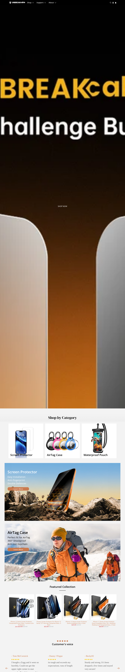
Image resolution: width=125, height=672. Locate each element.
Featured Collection (62, 587)
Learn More (18, 489)
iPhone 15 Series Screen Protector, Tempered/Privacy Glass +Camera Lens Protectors (21, 623)
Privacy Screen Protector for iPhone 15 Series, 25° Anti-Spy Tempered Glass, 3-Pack (48, 623)
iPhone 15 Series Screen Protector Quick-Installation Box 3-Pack (76, 622)
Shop (29, 2)
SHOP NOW (62, 206)
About (51, 2)
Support (40, 2)
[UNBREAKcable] (17, 2)
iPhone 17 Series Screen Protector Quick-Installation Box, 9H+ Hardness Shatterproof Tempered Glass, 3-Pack (103, 623)
